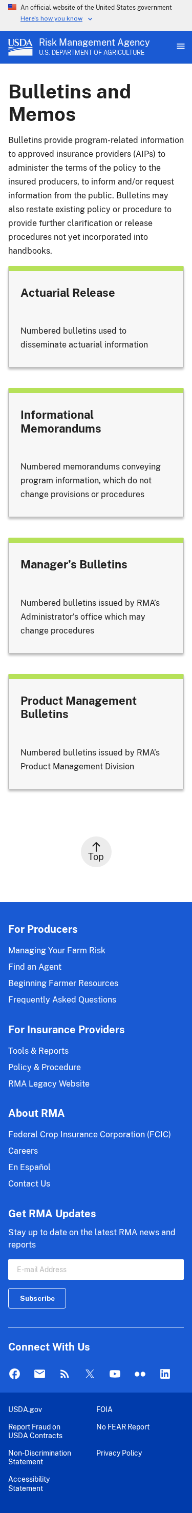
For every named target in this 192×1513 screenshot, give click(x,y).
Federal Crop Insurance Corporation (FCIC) (89, 1134)
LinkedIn (165, 1374)
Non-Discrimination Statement (39, 1457)
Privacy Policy (119, 1452)
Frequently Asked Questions (62, 1000)
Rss (64, 1374)
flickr (140, 1374)
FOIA (104, 1409)
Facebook (14, 1374)
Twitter (89, 1374)
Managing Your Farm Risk (56, 950)
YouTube (115, 1374)
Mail (39, 1374)
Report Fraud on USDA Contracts (35, 1431)
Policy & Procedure (44, 1067)
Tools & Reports (38, 1051)
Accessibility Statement (29, 1483)
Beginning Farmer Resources (63, 983)
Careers (23, 1151)
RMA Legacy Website (49, 1084)
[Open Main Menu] (179, 47)
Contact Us (29, 1184)
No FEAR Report (123, 1426)
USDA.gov (25, 1409)
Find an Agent (34, 967)
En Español (29, 1167)
